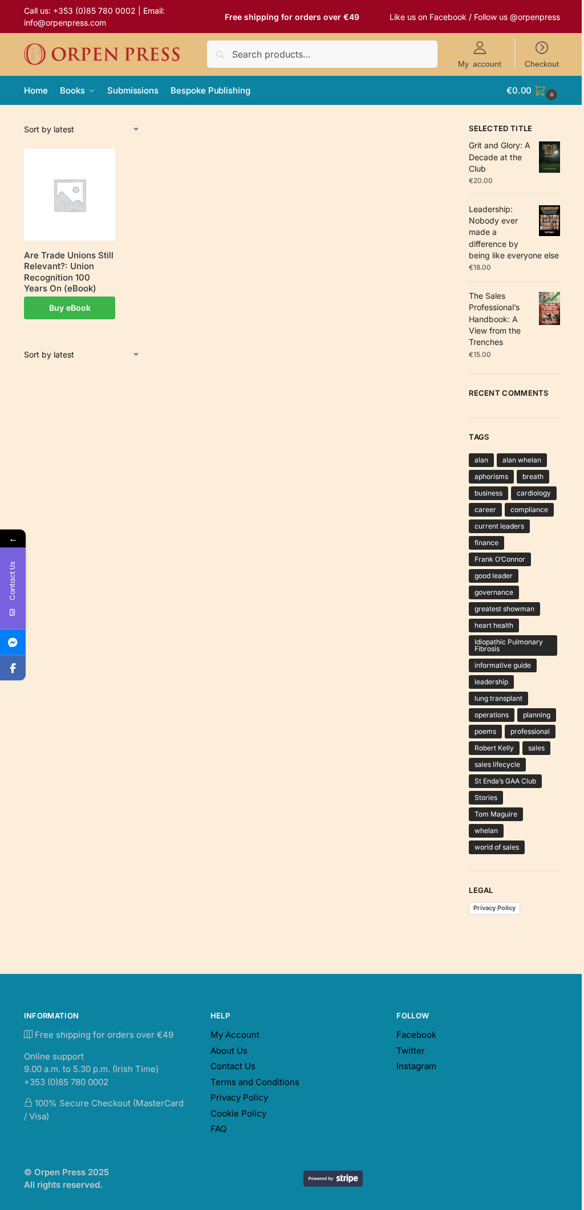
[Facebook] (13, 668)
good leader (493, 575)
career (485, 509)
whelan (486, 830)
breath (533, 476)
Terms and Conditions (254, 1082)
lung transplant (498, 698)
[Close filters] (445, 130)
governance (493, 592)
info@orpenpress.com (65, 22)
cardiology (534, 493)
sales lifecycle (497, 764)
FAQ (218, 1128)
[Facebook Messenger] (13, 642)
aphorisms (491, 476)
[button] (533, 90)
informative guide (502, 665)
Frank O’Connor (499, 559)
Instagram (416, 1066)
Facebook (448, 17)
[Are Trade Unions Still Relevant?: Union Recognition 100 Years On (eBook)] (70, 195)
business (488, 493)
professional (530, 731)
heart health (493, 625)
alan (481, 460)
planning (536, 714)
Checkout (542, 63)
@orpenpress (535, 17)
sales (536, 748)
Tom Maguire (495, 814)
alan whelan (521, 460)
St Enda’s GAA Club (505, 781)
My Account (234, 1034)
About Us (229, 1050)
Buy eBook (70, 307)
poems (485, 731)
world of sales (496, 847)
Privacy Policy (494, 908)
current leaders (499, 526)
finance (486, 542)
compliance (529, 509)
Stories (485, 797)
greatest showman (504, 608)
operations (491, 714)
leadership (491, 681)
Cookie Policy (238, 1113)
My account (479, 63)
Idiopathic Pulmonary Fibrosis (508, 645)
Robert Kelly (494, 748)
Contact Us (233, 1066)
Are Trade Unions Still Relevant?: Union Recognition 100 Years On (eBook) (68, 272)
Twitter (410, 1050)
